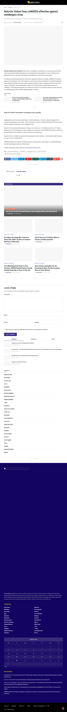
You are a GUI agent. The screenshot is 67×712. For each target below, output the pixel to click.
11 (16, 653)
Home (5, 7)
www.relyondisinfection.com (32, 148)
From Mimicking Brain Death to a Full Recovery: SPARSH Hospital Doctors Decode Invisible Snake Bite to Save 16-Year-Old (18, 268)
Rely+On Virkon (42, 151)
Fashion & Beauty (9, 396)
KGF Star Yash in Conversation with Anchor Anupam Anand (24, 355)
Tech (5, 443)
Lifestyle (10, 7)
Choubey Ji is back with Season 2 (19, 362)
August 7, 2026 (46, 272)
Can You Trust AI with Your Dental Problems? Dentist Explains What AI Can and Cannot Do (22, 99)
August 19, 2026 (47, 102)
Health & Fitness (17, 7)
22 (50, 657)
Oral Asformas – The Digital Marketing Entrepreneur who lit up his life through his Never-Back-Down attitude (36, 349)
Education (7, 390)
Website (37, 322)
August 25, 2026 (16, 102)
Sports (6, 437)
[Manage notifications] (63, 708)
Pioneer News (17, 22)
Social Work (8, 433)
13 (33, 653)
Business (7, 387)
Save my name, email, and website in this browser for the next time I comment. (27, 329)
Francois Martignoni (13, 151)
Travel (6, 446)
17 (8, 657)
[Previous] (32, 107)
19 (25, 657)
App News (7, 377)
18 (16, 657)
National (7, 415)
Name (6, 315)
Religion (6, 427)
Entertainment (9, 393)
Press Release (8, 424)
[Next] (35, 107)
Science (6, 430)
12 (25, 653)
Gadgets (6, 405)
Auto (5, 384)
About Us (6, 706)
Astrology (7, 381)
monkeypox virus (31, 151)
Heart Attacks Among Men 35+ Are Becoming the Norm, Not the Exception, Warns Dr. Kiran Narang (47, 268)
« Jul (5, 666)
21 (41, 657)
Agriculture (8, 374)
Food (5, 402)
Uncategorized (9, 449)
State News (7, 440)
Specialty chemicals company (13, 154)
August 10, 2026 (16, 272)
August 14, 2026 (46, 241)
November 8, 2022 (28, 22)
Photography (8, 418)
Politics (6, 421)
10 (8, 653)
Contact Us (21, 706)
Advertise (14, 706)
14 (41, 653)
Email (6, 322)
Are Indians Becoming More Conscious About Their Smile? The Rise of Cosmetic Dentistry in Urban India (52, 99)
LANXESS (22, 151)
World (6, 452)
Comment (7, 294)
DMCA (28, 706)
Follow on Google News (38, 706)
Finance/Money (8, 399)
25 (16, 660)
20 (33, 657)
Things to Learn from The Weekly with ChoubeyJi (22, 343)
